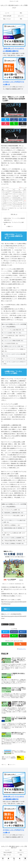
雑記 (21, 850)
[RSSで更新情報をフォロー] (20, 644)
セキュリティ (5, 624)
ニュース (7, 850)
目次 (12, 214)
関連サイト (10, 226)
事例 (21, 854)
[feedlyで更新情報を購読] (7, 644)
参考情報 (12, 624)
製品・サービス (7, 854)
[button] (25, 414)
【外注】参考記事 (7, 852)
